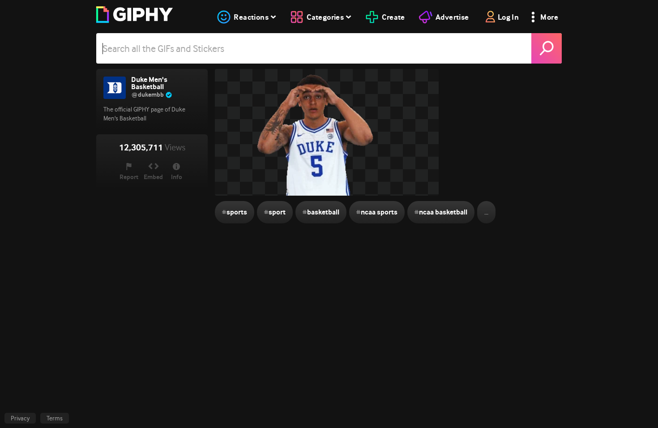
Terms (55, 418)
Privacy (20, 418)
